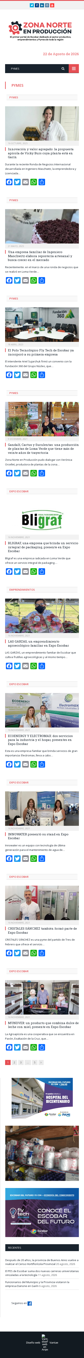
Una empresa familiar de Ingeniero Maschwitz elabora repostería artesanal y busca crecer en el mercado (40, 256)
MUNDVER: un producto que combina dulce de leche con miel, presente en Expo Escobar (43, 1025)
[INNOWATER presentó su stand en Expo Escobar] (42, 809)
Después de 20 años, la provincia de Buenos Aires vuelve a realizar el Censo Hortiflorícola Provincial (41, 1262)
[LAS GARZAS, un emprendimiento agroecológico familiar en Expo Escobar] (42, 617)
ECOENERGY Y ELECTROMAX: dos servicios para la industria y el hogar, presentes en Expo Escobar (40, 740)
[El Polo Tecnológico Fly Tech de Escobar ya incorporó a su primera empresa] (42, 325)
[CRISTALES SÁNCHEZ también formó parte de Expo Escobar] (42, 904)
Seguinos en (19, 1303)
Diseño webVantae (42, 1342)
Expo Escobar (19, 491)
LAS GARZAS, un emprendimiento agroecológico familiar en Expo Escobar (38, 643)
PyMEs (13, 97)
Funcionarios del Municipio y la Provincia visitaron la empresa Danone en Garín (37, 1284)
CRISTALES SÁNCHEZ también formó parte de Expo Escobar (42, 930)
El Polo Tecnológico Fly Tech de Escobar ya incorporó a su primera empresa (41, 352)
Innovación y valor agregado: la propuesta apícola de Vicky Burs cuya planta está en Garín (41, 153)
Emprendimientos (22, 589)
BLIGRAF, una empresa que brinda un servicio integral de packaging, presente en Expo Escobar (43, 547)
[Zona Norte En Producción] (42, 30)
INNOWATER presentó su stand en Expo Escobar (38, 836)
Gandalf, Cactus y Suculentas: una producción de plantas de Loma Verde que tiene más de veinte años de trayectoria (43, 449)
